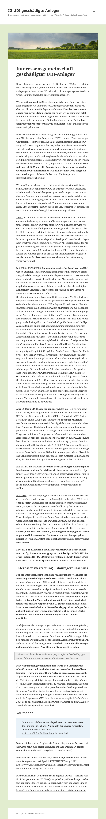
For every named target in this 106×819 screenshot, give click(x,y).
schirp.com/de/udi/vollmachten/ (38, 733)
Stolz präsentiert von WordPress (30, 813)
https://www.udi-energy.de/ (63, 224)
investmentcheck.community (31, 120)
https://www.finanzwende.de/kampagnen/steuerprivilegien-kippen (51, 790)
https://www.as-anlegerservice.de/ (56, 188)
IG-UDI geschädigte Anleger (34, 10)
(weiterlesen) (72, 658)
